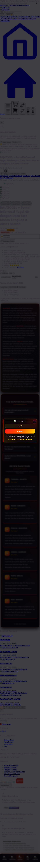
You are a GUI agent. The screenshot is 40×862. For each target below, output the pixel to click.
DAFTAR (20, 431)
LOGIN (20, 426)
